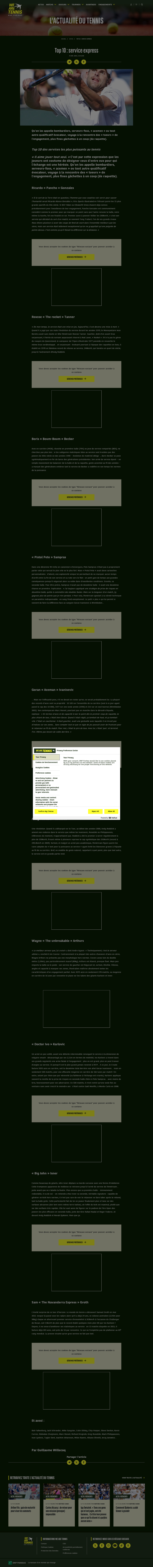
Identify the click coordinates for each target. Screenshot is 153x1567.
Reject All (95, 811)
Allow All (111, 811)
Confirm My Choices (45, 811)
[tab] (46, 757)
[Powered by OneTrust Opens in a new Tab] (110, 817)
